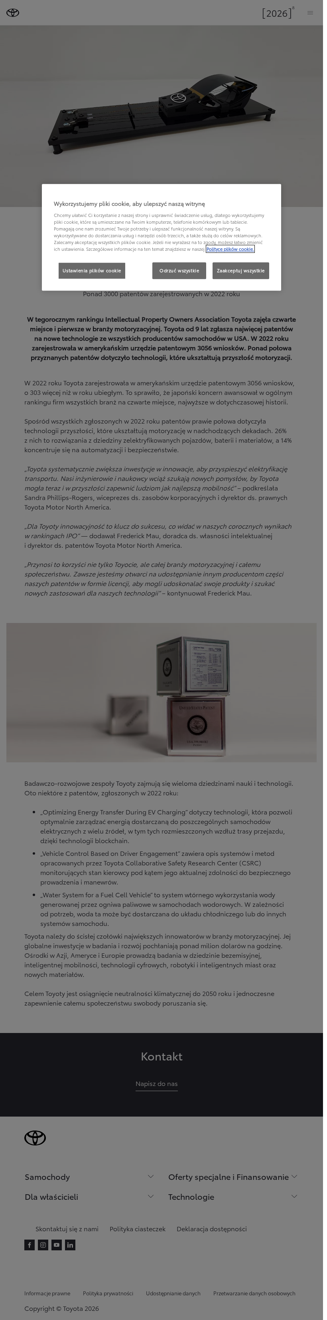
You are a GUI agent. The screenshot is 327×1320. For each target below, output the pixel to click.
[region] (161, 237)
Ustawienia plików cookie (92, 271)
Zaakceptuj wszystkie (241, 271)
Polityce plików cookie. (230, 249)
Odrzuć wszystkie (179, 271)
